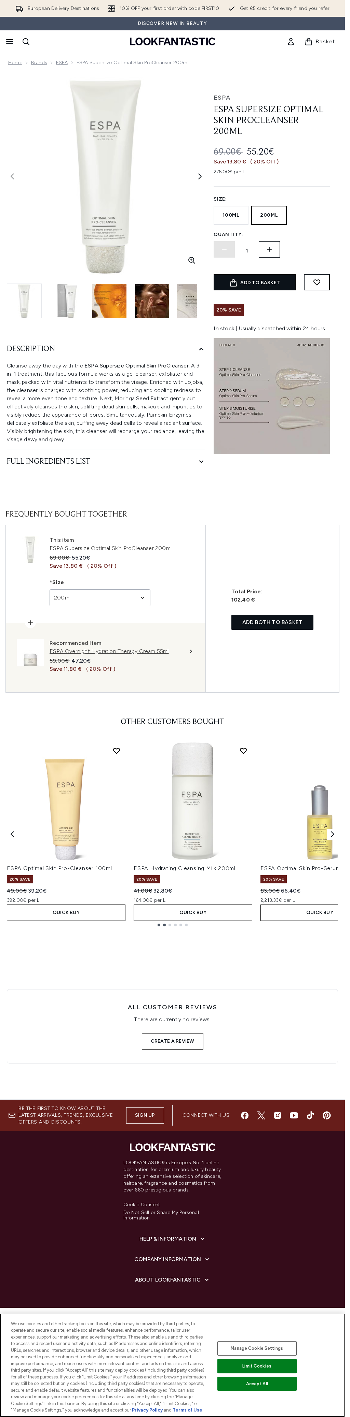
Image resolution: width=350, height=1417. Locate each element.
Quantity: (228, 234)
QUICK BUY (66, 912)
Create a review (172, 1041)
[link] (291, 41)
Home (15, 63)
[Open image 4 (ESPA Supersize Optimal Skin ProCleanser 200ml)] (152, 301)
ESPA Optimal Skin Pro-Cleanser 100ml (59, 868)
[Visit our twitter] (261, 1115)
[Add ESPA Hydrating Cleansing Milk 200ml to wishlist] (243, 750)
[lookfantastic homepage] (172, 41)
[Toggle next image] (199, 176)
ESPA (62, 63)
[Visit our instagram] (277, 1115)
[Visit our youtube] (294, 1115)
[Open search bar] (26, 41)
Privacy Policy (147, 1410)
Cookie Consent (141, 1205)
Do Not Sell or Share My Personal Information (161, 1215)
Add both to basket (272, 622)
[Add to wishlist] (317, 282)
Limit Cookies (256, 1366)
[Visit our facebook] (245, 1115)
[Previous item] (12, 834)
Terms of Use (187, 1410)
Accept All (257, 1383)
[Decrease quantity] (224, 249)
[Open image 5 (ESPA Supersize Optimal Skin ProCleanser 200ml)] (194, 301)
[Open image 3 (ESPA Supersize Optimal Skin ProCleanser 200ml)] (109, 301)
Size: (220, 199)
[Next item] (332, 834)
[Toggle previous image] (12, 176)
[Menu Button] (9, 41)
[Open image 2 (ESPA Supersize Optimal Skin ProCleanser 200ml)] (67, 301)
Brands (39, 63)
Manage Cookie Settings (257, 1348)
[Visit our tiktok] (310, 1115)
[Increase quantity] (269, 249)
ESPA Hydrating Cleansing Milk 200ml (184, 868)
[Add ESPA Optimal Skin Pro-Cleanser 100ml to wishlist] (116, 750)
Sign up (145, 1115)
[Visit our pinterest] (327, 1115)
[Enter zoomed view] (192, 260)
